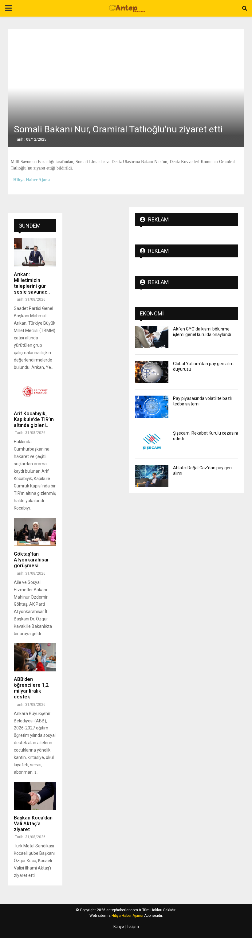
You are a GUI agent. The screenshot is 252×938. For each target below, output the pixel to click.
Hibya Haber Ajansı (127, 915)
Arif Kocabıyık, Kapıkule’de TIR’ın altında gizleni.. (34, 419)
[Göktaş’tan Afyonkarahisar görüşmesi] (35, 532)
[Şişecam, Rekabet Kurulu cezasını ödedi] (151, 441)
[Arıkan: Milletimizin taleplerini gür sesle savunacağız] (35, 252)
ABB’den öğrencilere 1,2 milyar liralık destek (31, 688)
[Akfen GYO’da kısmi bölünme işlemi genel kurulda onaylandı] (151, 337)
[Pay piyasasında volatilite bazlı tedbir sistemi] (151, 407)
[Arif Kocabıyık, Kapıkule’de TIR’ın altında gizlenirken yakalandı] (35, 391)
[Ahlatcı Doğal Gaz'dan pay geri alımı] (151, 476)
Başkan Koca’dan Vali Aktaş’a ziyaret (33, 823)
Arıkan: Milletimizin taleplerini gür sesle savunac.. (32, 283)
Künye (118, 926)
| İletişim (131, 926)
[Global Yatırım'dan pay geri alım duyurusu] (151, 372)
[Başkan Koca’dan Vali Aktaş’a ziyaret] (35, 796)
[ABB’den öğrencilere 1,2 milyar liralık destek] (35, 657)
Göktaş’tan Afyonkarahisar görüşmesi (31, 560)
